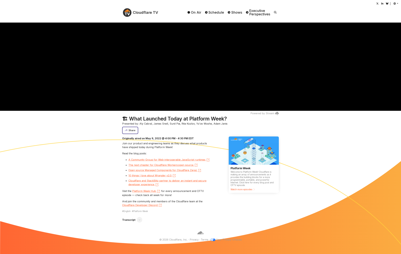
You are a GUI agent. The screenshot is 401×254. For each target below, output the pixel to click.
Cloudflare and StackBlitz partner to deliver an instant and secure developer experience (167, 182)
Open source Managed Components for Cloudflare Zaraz (162, 170)
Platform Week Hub (144, 191)
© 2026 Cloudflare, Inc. (173, 239)
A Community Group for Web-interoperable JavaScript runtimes (166, 159)
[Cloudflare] (200, 235)
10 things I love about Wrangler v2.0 (150, 175)
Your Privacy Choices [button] (229, 239)
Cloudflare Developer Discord (140, 205)
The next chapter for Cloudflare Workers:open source (160, 165)
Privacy (194, 239)
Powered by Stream (262, 113)
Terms (204, 239)
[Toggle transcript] (139, 220)
